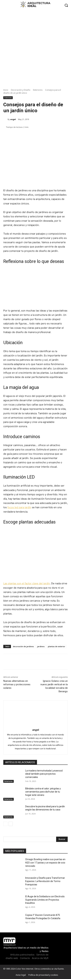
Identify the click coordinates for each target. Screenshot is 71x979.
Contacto (25, 958)
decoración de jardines (23, 646)
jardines (41, 646)
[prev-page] (5, 824)
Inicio (5, 90)
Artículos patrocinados (22, 954)
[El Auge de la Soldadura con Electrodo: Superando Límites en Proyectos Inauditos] (13, 902)
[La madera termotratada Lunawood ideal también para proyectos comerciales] (13, 776)
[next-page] (11, 824)
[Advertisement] (35, 47)
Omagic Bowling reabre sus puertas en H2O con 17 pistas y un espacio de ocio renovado (45, 862)
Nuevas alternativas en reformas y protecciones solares (16, 684)
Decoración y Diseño (20, 90)
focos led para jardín (19, 507)
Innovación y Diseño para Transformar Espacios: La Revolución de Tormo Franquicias (45, 881)
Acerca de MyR (40, 958)
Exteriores (37, 90)
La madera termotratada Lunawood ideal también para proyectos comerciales (44, 773)
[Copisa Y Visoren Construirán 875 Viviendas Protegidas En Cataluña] (13, 920)
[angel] (5, 119)
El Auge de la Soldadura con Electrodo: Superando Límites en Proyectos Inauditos (45, 899)
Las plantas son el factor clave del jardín (26, 583)
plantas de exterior (56, 646)
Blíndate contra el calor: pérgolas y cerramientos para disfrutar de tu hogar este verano (43, 791)
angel (13, 119)
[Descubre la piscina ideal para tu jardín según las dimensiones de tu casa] (13, 812)
